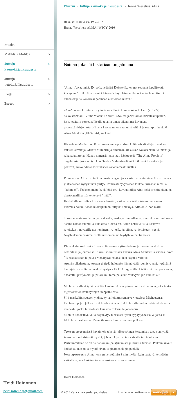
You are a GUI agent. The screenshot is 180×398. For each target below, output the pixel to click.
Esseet (9, 103)
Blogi (8, 94)
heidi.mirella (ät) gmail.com (23, 391)
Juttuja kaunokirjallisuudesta (20, 66)
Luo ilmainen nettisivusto (134, 392)
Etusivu (10, 45)
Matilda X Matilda (17, 54)
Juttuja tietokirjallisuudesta (18, 82)
